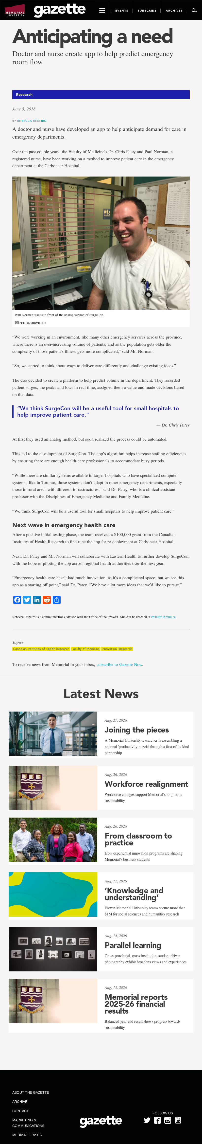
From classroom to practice (138, 839)
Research (125, 649)
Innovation (109, 649)
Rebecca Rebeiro (32, 121)
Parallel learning (133, 945)
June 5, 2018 (23, 109)
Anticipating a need (92, 36)
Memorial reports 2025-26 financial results (136, 1004)
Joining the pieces (137, 729)
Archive (19, 1102)
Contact (20, 1111)
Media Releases (27, 1135)
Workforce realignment (146, 784)
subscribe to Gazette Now (119, 664)
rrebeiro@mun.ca (163, 616)
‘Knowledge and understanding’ (134, 894)
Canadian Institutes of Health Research (41, 649)
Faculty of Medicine (85, 649)
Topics (18, 642)
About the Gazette (30, 1092)
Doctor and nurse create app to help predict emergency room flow (92, 57)
